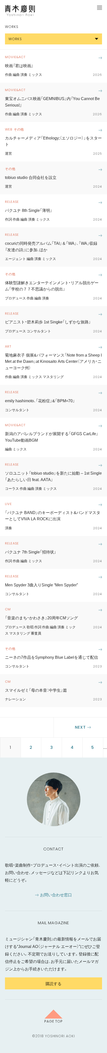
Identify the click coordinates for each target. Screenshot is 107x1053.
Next (80, 727)
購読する (53, 983)
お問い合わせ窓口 (56, 895)
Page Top (53, 1021)
